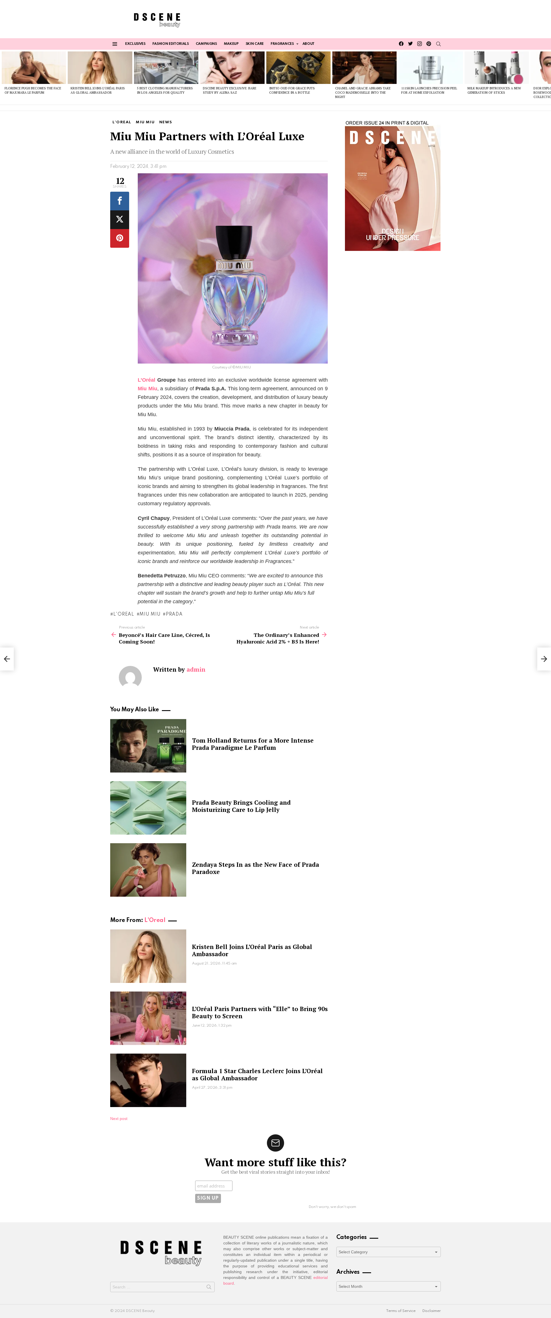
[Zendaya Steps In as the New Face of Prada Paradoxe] (148, 870)
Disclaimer (431, 1311)
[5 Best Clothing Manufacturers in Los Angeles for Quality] (166, 67)
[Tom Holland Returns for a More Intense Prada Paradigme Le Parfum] (148, 746)
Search (209, 1288)
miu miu (149, 614)
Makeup (231, 44)
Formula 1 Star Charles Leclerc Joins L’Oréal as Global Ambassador (257, 1074)
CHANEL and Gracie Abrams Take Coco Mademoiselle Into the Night (363, 92)
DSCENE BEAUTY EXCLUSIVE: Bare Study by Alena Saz (229, 90)
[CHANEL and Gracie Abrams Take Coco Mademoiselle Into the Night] (364, 67)
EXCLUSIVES (135, 44)
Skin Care (255, 44)
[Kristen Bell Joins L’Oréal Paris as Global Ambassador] (100, 67)
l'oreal (123, 614)
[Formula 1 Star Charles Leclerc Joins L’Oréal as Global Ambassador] (148, 1080)
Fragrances (282, 44)
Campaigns (206, 44)
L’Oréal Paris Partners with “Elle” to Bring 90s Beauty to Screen (260, 1012)
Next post (118, 1118)
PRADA (174, 614)
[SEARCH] (438, 44)
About (308, 44)
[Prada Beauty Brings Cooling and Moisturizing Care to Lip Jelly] (148, 808)
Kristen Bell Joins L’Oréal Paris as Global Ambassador (98, 90)
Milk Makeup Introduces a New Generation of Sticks (494, 90)
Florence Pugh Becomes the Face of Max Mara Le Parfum (33, 90)
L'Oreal (154, 920)
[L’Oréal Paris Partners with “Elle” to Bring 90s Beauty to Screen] (148, 1018)
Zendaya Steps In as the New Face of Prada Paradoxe (255, 868)
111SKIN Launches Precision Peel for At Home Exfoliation (429, 90)
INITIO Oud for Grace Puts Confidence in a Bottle (292, 90)
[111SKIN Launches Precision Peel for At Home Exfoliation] (430, 67)
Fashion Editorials (170, 44)
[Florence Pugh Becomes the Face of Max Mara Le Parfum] (34, 67)
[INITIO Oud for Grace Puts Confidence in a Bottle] (298, 67)
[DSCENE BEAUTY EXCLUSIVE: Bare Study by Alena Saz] (232, 67)
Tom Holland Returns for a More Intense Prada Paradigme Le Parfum (253, 744)
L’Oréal (146, 380)
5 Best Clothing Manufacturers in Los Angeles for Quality (165, 90)
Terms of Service (401, 1311)
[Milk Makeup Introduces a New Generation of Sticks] (497, 67)
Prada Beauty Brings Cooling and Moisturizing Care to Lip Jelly (241, 806)
